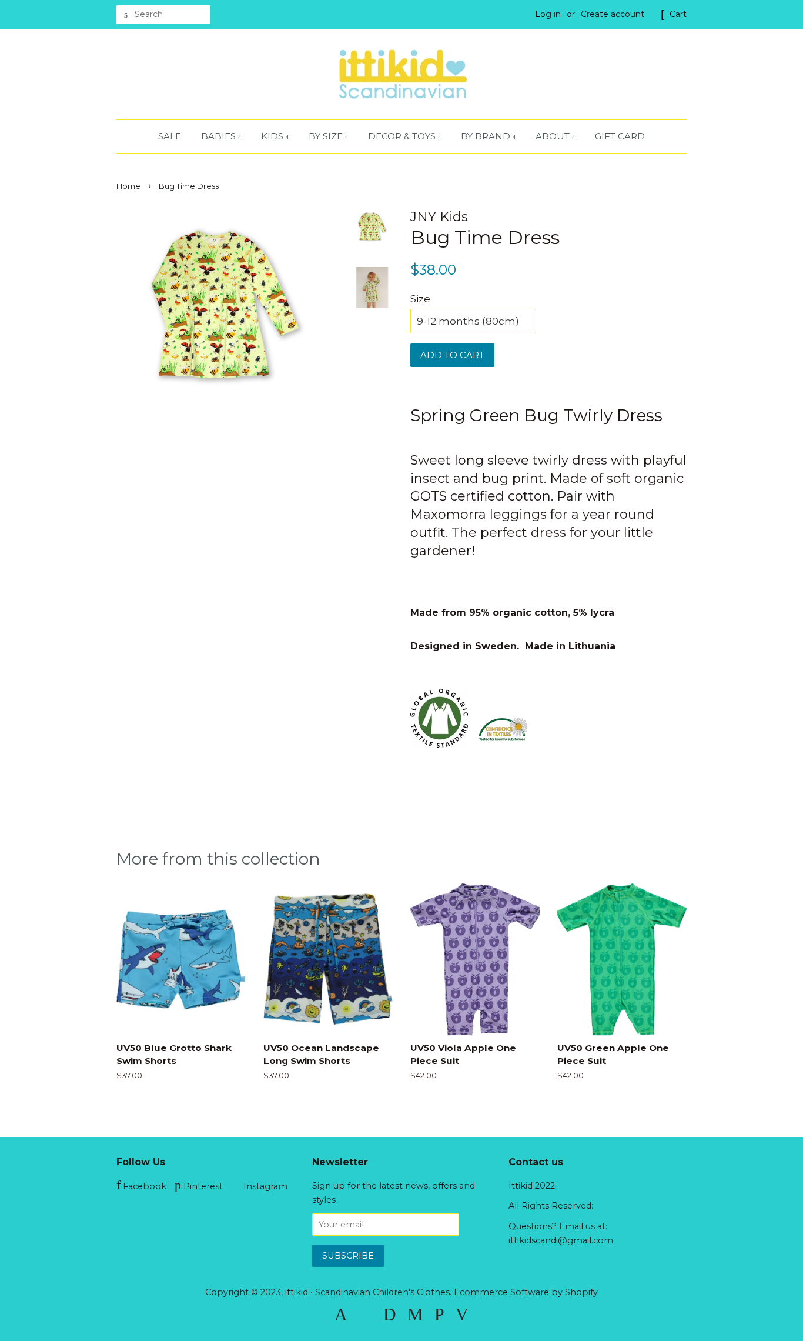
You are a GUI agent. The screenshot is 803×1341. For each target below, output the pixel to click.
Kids (273, 136)
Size (420, 299)
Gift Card (620, 136)
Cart (678, 14)
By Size (327, 136)
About (554, 136)
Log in (548, 14)
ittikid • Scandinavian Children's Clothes (367, 1292)
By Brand (487, 136)
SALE (169, 136)
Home (128, 186)
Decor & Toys (403, 136)
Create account (612, 14)
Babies (219, 136)
